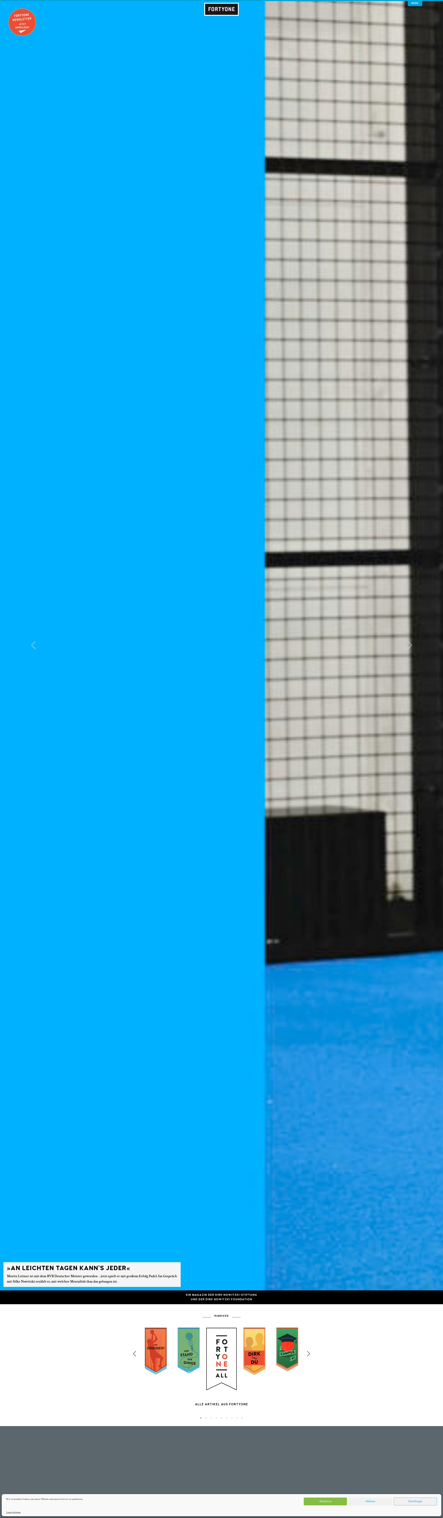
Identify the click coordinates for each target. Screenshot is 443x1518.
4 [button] (216, 1418)
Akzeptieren (325, 1501)
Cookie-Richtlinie (13, 1512)
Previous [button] (134, 1353)
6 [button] (226, 1418)
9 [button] (242, 1418)
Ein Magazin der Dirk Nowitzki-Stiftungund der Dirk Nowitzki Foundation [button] (221, 1297)
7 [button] (232, 1418)
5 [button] (221, 1418)
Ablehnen (370, 1501)
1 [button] (200, 1418)
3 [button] (211, 1418)
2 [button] (206, 1418)
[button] (33, 645)
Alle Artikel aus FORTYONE (221, 1404)
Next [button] (308, 1353)
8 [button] (237, 1418)
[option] (221, 1379)
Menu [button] (415, 3)
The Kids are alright (304, 1274)
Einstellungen (415, 1501)
